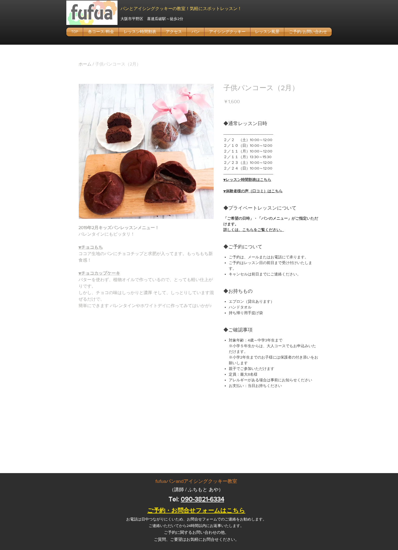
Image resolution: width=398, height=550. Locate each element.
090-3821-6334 (202, 499)
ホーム (85, 64)
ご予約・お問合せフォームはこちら (196, 510)
